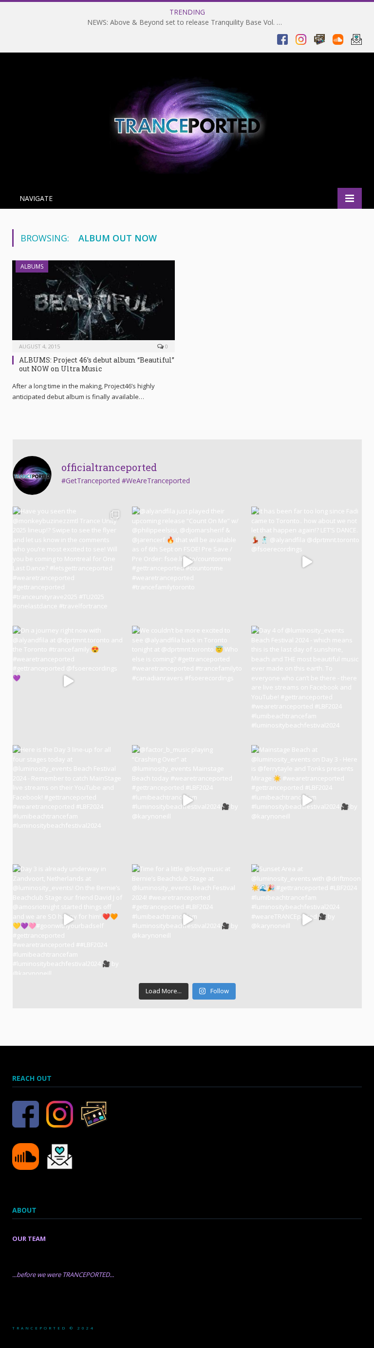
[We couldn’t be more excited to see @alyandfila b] (187, 681)
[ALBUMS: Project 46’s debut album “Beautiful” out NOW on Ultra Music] (93, 303)
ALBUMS (31, 266)
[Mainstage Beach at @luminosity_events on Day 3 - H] (306, 800)
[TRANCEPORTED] (187, 121)
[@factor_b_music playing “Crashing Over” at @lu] (187, 800)
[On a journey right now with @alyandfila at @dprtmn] (68, 681)
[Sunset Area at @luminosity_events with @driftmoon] (306, 919)
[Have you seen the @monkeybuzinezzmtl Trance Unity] (68, 562)
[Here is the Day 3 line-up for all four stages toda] (68, 800)
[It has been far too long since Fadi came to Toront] (306, 562)
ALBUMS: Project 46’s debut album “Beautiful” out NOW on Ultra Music (96, 364)
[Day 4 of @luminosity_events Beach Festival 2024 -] (306, 681)
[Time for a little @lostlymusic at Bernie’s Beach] (187, 919)
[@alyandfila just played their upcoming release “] (187, 562)
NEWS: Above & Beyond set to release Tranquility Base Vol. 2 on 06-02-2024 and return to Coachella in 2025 (187, 22)
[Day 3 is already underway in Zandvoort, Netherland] (68, 919)
